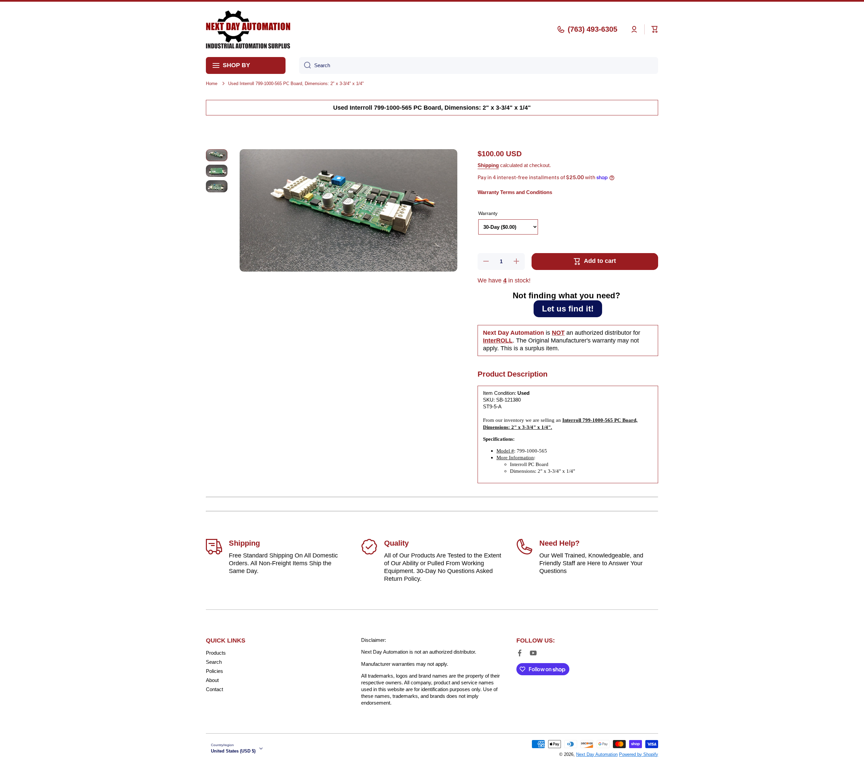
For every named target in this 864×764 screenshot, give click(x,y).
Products (216, 653)
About (212, 680)
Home (211, 83)
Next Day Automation (597, 754)
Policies (214, 671)
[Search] (305, 65)
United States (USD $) (233, 751)
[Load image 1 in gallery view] (216, 155)
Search (214, 662)
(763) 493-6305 (592, 29)
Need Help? (559, 543)
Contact (214, 689)
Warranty (487, 213)
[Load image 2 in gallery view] (216, 171)
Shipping (488, 165)
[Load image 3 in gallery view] (216, 186)
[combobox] (478, 65)
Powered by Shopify (638, 754)
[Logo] (248, 29)
